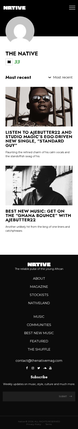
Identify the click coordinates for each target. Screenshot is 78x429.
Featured (39, 341)
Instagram (33, 367)
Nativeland (39, 303)
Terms (48, 424)
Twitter (39, 367)
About (39, 279)
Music (39, 317)
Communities (39, 325)
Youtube (50, 367)
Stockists (39, 295)
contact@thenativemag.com (39, 361)
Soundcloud (45, 367)
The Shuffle (39, 349)
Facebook (27, 367)
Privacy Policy (33, 424)
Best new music (39, 333)
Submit (63, 396)
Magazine (39, 287)
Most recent (63, 77)
